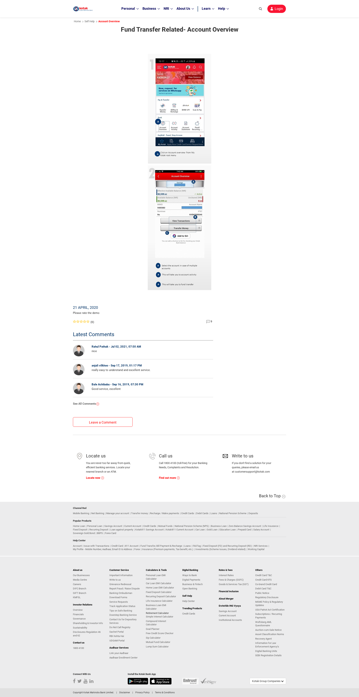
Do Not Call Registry (119, 627)
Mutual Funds (165, 526)
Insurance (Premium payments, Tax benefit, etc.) (167, 549)
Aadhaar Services (119, 647)
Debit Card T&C (263, 588)
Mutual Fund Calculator (158, 642)
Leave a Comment (102, 422)
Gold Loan (212, 529)
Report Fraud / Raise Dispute (124, 588)
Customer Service (119, 570)
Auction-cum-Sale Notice (268, 629)
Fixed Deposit (80, 529)
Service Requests (118, 601)
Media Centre (80, 579)
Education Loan (228, 529)
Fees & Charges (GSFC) (231, 579)
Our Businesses (81, 575)
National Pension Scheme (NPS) (192, 526)
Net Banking (97, 513)
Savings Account (113, 526)
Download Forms (118, 597)
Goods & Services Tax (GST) (234, 584)
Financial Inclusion (229, 591)
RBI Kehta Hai (116, 636)
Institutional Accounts (230, 620)
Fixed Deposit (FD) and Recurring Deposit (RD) (227, 545)
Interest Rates (226, 575)
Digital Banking (190, 570)
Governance (79, 618)
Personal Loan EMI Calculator (156, 577)
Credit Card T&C (263, 575)
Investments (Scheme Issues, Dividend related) (220, 549)
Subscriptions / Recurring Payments (268, 616)
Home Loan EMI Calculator (160, 587)
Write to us (115, 579)
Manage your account (117, 513)
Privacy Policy (142, 692)
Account (77, 545)
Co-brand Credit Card (266, 584)
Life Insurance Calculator (159, 600)
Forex (137, 549)
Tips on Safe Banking (120, 610)
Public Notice (262, 593)
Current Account (132, 526)
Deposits (253, 513)
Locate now (93, 478)
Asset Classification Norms (269, 634)
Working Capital (256, 549)
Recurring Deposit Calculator (161, 596)
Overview (78, 609)
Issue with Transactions (96, 545)
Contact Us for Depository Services (122, 621)
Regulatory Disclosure (266, 597)
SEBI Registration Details (268, 655)
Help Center (188, 601)
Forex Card (110, 533)
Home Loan (79, 526)
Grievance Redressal (120, 584)
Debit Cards (202, 513)
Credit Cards (187, 513)
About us (77, 570)
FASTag (197, 545)
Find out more (168, 478)
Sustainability (80, 627)
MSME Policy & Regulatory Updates (269, 603)
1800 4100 (78, 648)
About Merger (226, 598)
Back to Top (270, 496)
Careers (77, 584)
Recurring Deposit (98, 529)
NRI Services (261, 545)
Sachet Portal (116, 631)
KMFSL (77, 597)
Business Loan (219, 526)
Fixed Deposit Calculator (158, 592)
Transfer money (139, 513)
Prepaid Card (244, 529)
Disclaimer (124, 692)
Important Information (121, 575)
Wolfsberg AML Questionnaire (263, 624)
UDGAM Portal (117, 640)
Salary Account (261, 529)
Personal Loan (94, 526)
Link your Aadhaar (118, 653)
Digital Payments (191, 579)
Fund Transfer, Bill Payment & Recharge (161, 545)
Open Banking (189, 588)
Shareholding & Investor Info (88, 623)
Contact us (79, 642)
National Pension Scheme (232, 513)
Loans (214, 513)
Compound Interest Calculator (156, 623)
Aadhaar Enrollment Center (123, 657)
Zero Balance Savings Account (245, 526)
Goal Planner (152, 629)
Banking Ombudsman (120, 593)
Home (77, 21)
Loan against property (121, 529)
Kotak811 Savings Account (149, 529)
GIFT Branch (79, 593)
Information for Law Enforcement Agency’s (267, 645)
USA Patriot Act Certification (270, 609)
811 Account (131, 545)
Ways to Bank (189, 575)
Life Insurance (270, 526)
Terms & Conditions (165, 692)
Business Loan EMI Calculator (156, 607)
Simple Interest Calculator (159, 616)
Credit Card (117, 545)
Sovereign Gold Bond (84, 533)
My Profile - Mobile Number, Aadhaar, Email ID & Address (102, 549)
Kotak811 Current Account (179, 529)
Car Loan (200, 529)
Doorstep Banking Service (123, 615)
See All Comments (84, 403)
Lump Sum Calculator (157, 646)
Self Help (90, 21)
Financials (78, 614)
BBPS (100, 533)
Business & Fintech (192, 584)
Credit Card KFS (263, 579)
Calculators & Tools (156, 570)
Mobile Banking (81, 513)
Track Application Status (122, 606)
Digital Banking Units (266, 651)
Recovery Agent (263, 638)
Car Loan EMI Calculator (158, 583)
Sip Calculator (153, 637)
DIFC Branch (79, 588)
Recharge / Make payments (164, 513)
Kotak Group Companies (266, 681)
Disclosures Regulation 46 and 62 (87, 634)
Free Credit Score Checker (159, 633)
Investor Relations (82, 604)
